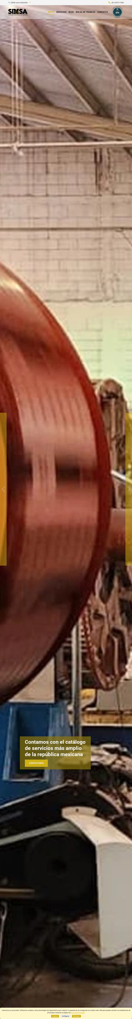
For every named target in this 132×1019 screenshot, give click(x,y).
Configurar (65, 1016)
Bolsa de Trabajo (85, 12)
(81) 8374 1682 (118, 3)
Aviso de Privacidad (78, 1013)
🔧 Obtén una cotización (18, 3)
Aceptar (55, 1016)
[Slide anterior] (3, 489)
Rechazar (76, 1016)
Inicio (51, 12)
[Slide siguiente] (128, 489)
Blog (71, 12)
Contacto (102, 12)
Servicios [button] (61, 12)
